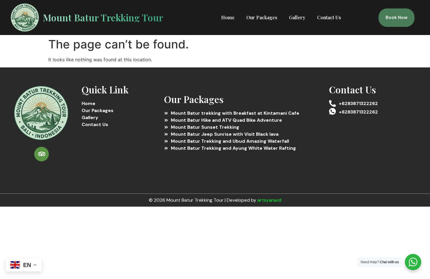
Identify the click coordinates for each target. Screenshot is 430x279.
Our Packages (261, 17)
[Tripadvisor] (41, 154)
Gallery (297, 17)
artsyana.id (269, 200)
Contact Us (329, 17)
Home (228, 17)
